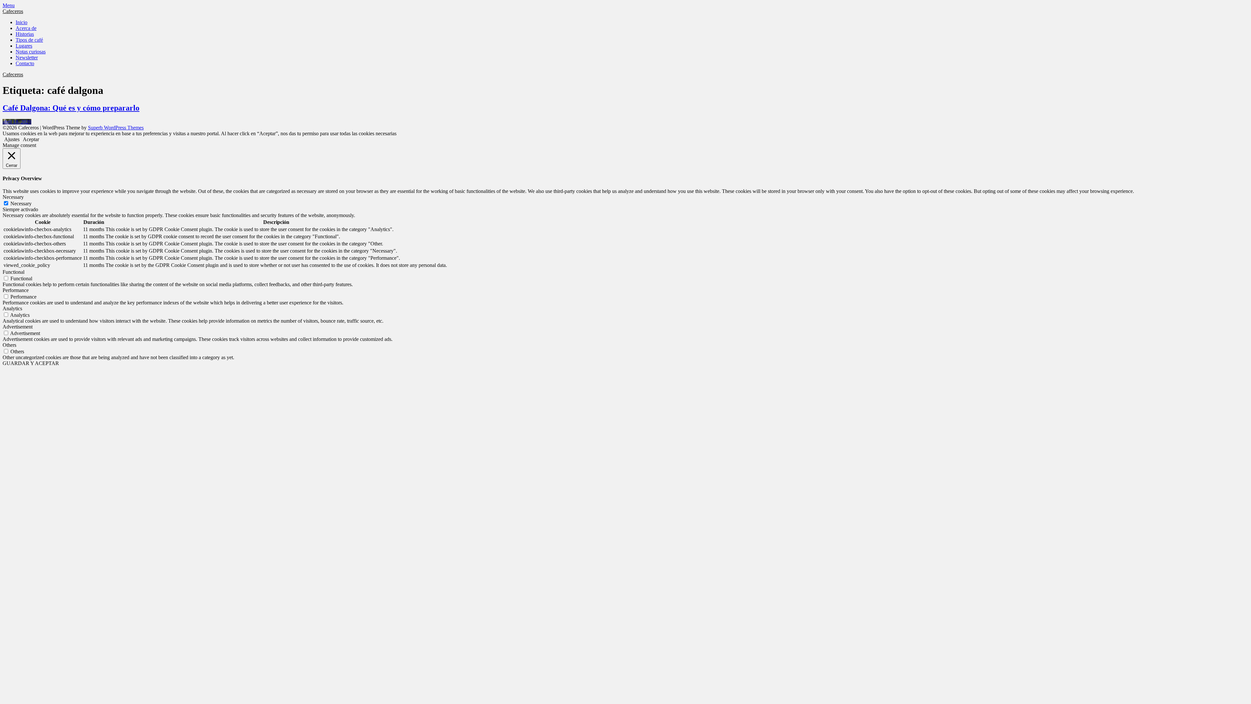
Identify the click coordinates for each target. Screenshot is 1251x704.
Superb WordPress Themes (116, 127)
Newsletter (27, 57)
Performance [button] (16, 290)
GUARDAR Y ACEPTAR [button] (31, 363)
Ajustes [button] (12, 139)
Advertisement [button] (18, 327)
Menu (9, 5)
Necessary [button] (13, 197)
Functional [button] (13, 272)
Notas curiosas (31, 51)
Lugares (24, 46)
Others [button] (9, 345)
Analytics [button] (12, 308)
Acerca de (26, 28)
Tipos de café (29, 40)
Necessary (21, 203)
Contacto (25, 63)
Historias (25, 34)
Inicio (21, 22)
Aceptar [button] (31, 139)
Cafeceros (13, 11)
